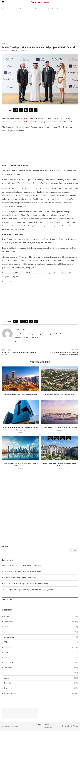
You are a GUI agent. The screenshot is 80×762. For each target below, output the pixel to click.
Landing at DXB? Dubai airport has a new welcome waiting (25, 583)
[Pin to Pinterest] (31, 110)
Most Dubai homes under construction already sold (20, 394)
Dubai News (41, 622)
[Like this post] (16, 110)
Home (4, 9)
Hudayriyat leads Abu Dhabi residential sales (59, 394)
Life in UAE (41, 662)
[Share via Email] (36, 110)
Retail (41, 673)
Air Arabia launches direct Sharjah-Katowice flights (21, 571)
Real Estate (13, 9)
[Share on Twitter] (26, 110)
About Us (38, 724)
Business (41, 616)
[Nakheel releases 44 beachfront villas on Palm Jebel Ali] (59, 412)
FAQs (41, 642)
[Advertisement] (40, 27)
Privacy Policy (48, 727)
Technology (41, 683)
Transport (41, 688)
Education (41, 627)
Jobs (41, 657)
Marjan (56, 118)
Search (5, 546)
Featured (41, 647)
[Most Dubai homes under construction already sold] (20, 378)
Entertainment (41, 632)
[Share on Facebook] (21, 110)
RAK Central (29, 122)
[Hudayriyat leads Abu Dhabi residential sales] (59, 378)
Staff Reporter (13, 50)
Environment (41, 637)
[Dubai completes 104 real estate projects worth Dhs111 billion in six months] (20, 448)
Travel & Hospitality (41, 693)
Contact (46, 724)
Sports (41, 678)
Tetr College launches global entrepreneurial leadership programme (27, 589)
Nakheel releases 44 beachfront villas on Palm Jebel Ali (59, 427)
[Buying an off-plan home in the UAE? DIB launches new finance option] (20, 412)
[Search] (77, 2)
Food (41, 652)
